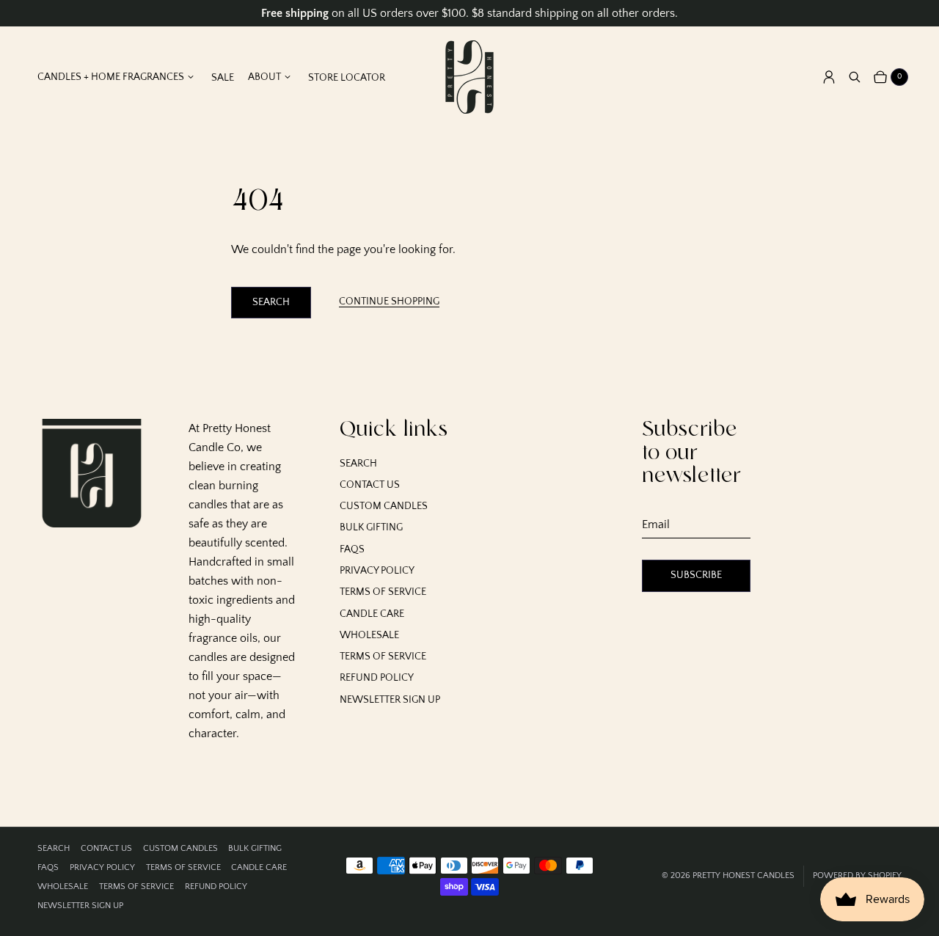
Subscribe (696, 575)
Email (656, 524)
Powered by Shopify (857, 875)
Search (271, 302)
